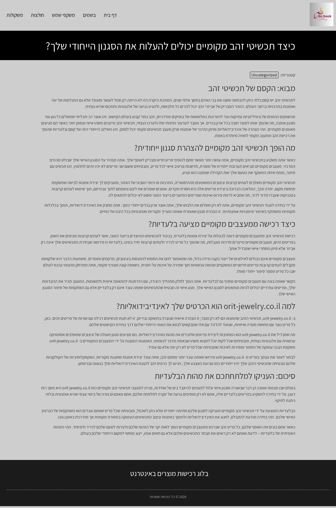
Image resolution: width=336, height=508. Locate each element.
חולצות (37, 15)
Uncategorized (264, 75)
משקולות (15, 15)
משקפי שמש (63, 15)
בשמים (89, 15)
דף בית (110, 15)
